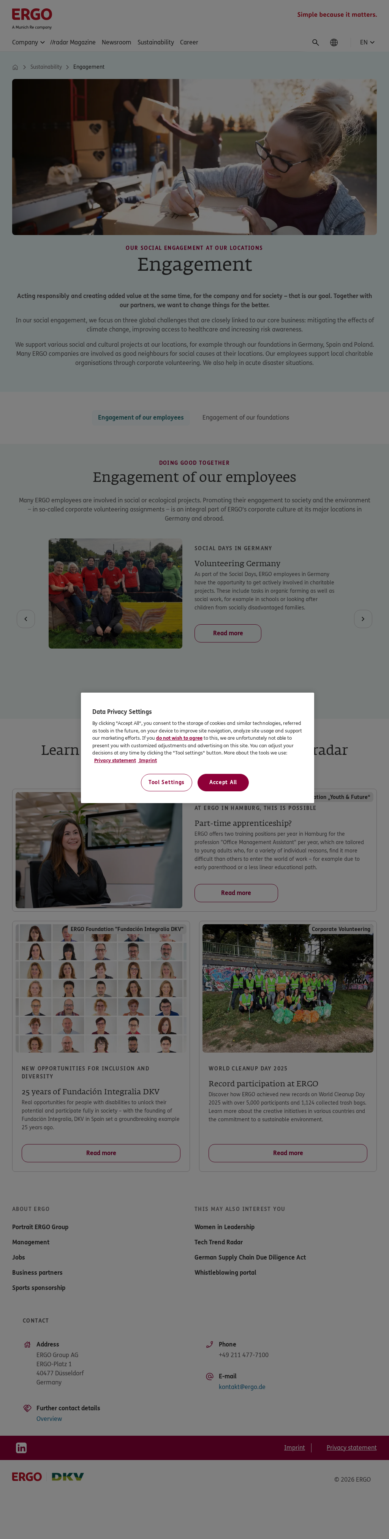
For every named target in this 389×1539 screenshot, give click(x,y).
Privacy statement (115, 760)
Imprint (147, 760)
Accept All (223, 782)
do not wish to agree (206, 738)
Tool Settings (166, 782)
